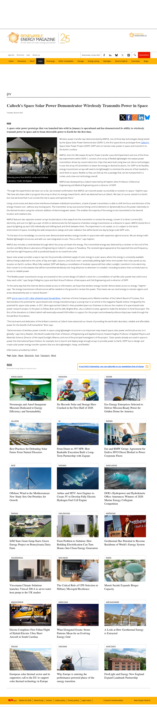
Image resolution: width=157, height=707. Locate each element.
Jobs (28, 55)
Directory (20, 55)
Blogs (146, 61)
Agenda (11, 55)
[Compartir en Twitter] (123, 117)
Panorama (22, 61)
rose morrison (64, 513)
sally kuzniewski (112, 602)
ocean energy (111, 465)
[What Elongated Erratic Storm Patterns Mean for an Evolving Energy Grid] (77, 616)
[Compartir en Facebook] (129, 117)
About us (36, 55)
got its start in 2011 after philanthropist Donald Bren (36, 298)
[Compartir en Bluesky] (147, 117)
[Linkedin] (110, 55)
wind (13, 465)
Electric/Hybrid (121, 61)
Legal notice (86, 700)
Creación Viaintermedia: (113, 700)
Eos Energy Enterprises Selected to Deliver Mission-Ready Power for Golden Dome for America (123, 407)
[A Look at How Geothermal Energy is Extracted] (125, 620)
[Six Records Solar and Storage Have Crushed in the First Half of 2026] (77, 393)
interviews (63, 646)
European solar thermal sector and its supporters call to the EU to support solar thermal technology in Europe (30, 677)
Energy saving (93, 61)
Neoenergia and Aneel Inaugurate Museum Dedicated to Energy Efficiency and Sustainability (28, 407)
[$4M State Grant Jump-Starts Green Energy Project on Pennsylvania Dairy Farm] (30, 526)
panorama (63, 376)
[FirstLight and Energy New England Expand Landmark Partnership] (125, 665)
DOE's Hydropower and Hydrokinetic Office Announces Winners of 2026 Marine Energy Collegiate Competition (124, 498)
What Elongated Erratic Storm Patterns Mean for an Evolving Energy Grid (73, 633)
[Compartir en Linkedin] (141, 117)
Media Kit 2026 (25, 700)
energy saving (17, 376)
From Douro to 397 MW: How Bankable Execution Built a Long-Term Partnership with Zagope (75, 452)
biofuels (109, 421)
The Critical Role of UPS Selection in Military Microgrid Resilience (77, 587)
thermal (14, 646)
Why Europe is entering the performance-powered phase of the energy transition (75, 677)
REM (9, 123)
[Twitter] (122, 55)
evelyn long (63, 602)
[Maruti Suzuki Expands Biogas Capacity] (125, 575)
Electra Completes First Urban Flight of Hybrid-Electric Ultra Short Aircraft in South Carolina (30, 633)
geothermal (110, 513)
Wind (32, 61)
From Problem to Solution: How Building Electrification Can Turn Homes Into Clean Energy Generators (77, 544)
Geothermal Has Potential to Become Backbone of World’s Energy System (124, 542)
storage (109, 376)
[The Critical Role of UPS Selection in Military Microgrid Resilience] (77, 574)
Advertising (38, 700)
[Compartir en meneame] (135, 117)
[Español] (138, 34)
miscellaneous (17, 557)
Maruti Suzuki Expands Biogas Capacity (121, 587)
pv (59, 421)
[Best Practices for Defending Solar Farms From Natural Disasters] (30, 437)
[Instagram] (129, 55)
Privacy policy (73, 700)
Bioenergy (50, 61)
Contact (49, 700)
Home (11, 61)
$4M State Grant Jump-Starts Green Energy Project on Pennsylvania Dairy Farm (30, 544)
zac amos (15, 421)
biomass (14, 513)
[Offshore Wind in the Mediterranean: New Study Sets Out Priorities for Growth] (30, 483)
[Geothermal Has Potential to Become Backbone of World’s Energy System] (125, 529)
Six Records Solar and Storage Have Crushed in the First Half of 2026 (76, 406)
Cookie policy (60, 700)
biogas (108, 557)
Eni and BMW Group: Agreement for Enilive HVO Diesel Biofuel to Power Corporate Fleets (124, 452)
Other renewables (66, 61)
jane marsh (63, 557)
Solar (40, 61)
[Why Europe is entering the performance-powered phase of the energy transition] (77, 662)
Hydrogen (107, 61)
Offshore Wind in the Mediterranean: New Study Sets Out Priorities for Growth (30, 496)
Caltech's (145, 142)
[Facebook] (104, 55)
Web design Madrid (142, 700)
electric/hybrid (17, 602)
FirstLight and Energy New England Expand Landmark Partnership (124, 675)
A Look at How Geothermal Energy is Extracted (124, 631)
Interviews (135, 61)
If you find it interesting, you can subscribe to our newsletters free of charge (111, 366)
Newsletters (144, 55)
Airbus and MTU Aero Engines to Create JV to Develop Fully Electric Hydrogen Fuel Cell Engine (76, 496)
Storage (81, 61)
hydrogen (62, 465)
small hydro (111, 646)
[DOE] (125, 481)
